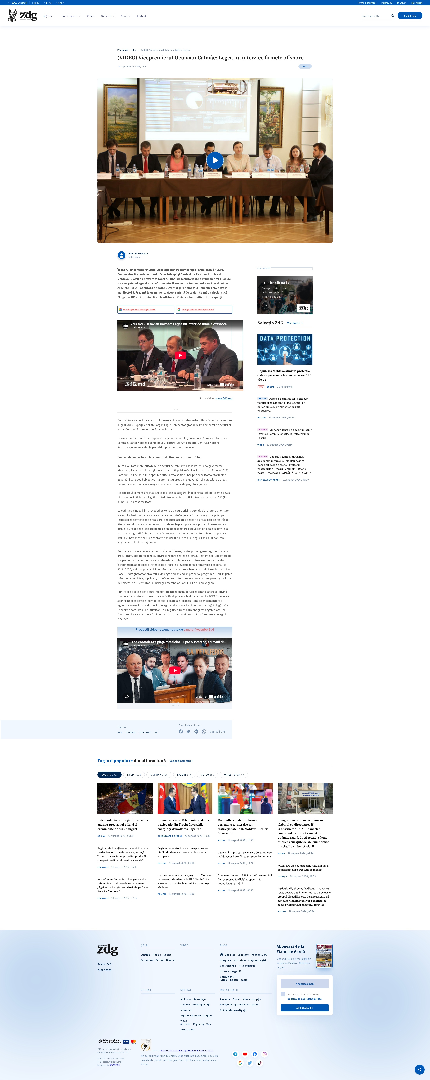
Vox (208, 1024)
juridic (223, 979)
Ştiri (49, 16)
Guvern (130, 732)
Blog (124, 16)
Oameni (185, 1004)
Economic (103, 867)
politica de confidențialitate (304, 998)
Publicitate (104, 970)
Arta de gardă (247, 965)
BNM (119, 732)
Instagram (264, 1054)
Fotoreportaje (201, 1004)
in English (401, 2)
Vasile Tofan (234, 774)
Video (91, 16)
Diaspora (225, 960)
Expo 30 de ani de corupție (196, 1015)
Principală (122, 49)
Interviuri (186, 1010)
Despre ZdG (386, 2)
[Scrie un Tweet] (188, 731)
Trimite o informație (367, 2)
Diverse (170, 960)
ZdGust (142, 16)
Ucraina (159, 774)
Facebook (254, 1054)
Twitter (249, 1063)
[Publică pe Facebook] (180, 731)
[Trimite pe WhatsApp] (204, 731)
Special (106, 16)
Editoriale (240, 960)
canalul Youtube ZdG (199, 629)
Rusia (134, 774)
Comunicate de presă (170, 836)
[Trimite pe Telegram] (196, 731)
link (265, 305)
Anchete (185, 1024)
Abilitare (185, 999)
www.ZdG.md (223, 398)
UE (155, 732)
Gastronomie (228, 965)
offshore (145, 732)
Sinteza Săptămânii (268, 480)
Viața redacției (257, 960)
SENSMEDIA (115, 1065)
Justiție (283, 877)
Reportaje (200, 999)
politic (234, 979)
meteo (207, 774)
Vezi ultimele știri (180, 760)
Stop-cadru (187, 1029)
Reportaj (198, 1024)
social (244, 979)
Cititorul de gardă (230, 971)
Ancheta (225, 999)
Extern (160, 960)
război (184, 774)
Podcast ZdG (259, 954)
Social (270, 387)
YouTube (245, 1054)
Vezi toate (293, 322)
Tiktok (259, 1063)
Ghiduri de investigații (233, 1010)
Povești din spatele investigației (239, 1004)
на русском (416, 2)
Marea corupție (252, 999)
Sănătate (243, 954)
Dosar (236, 999)
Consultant (227, 976)
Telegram (235, 1054)
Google (240, 1063)
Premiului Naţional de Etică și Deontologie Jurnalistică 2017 (187, 1050)
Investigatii (69, 16)
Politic (261, 418)
